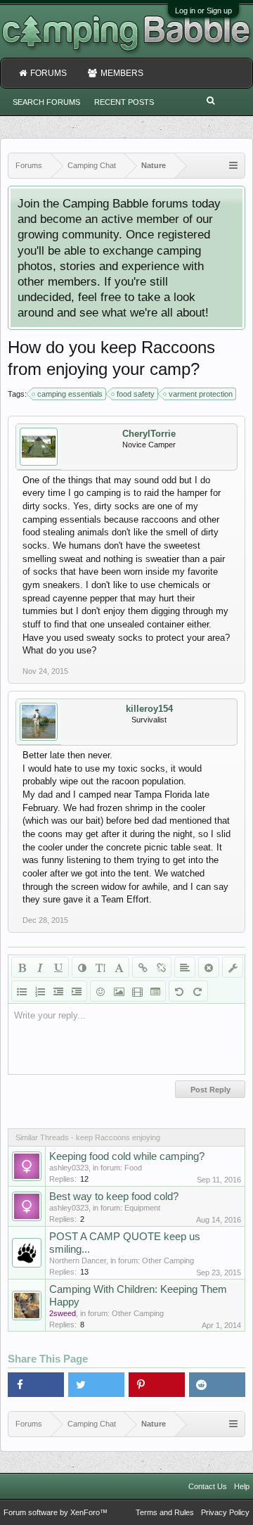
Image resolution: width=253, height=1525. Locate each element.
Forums (48, 73)
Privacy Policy (225, 1512)
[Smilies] (100, 991)
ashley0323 (69, 1167)
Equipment (142, 1208)
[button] (36, 1384)
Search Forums (46, 102)
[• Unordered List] (21, 991)
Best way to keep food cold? (114, 1196)
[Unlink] (161, 967)
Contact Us (207, 1486)
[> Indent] (76, 991)
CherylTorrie (149, 433)
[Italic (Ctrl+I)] (40, 967)
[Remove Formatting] (208, 967)
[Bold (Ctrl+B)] (21, 967)
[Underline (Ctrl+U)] (58, 967)
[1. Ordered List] (40, 991)
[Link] (142, 967)
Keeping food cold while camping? (127, 1156)
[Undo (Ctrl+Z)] (179, 991)
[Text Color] (82, 967)
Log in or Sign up (203, 10)
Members (121, 73)
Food (133, 1167)
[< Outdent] (58, 991)
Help (241, 1486)
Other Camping (168, 1260)
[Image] (118, 991)
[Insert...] (155, 991)
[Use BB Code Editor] (232, 967)
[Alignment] (184, 967)
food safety (136, 394)
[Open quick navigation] (233, 165)
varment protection (201, 394)
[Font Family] (118, 967)
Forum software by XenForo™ (56, 1512)
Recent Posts (124, 102)
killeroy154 (149, 708)
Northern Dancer (77, 1260)
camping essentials (70, 394)
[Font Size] (100, 967)
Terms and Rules (165, 1512)
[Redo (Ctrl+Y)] (197, 991)
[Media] (137, 991)
